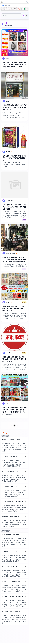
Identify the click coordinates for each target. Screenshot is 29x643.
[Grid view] (23, 15)
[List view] (26, 15)
